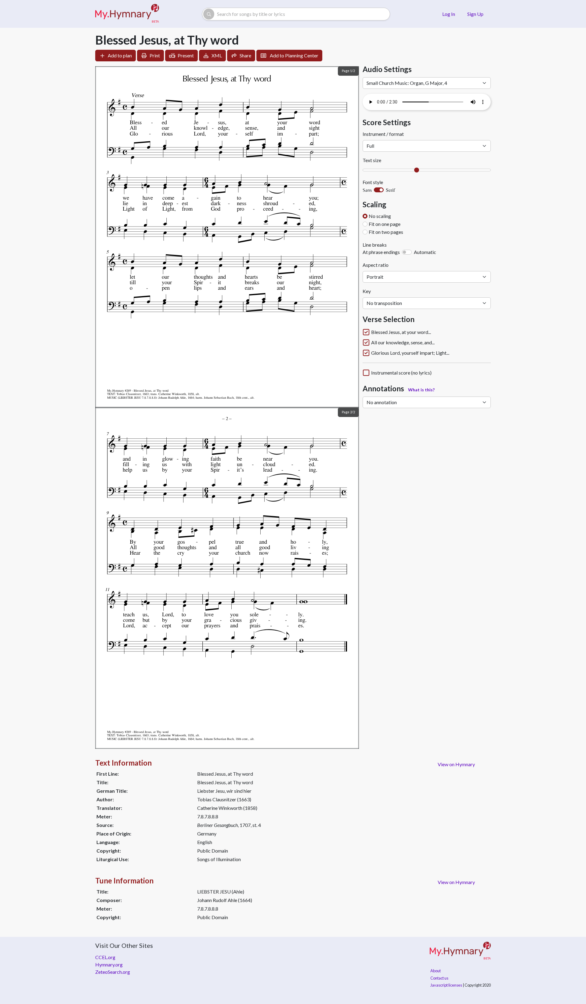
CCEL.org (105, 957)
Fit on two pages (386, 232)
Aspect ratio (376, 265)
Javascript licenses (446, 985)
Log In (448, 14)
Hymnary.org (109, 964)
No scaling (380, 216)
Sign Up (475, 14)
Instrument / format (383, 134)
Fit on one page (384, 224)
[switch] (379, 189)
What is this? (421, 389)
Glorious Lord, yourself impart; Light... (410, 352)
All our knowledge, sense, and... (403, 342)
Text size (372, 160)
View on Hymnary (456, 764)
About (435, 970)
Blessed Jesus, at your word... (401, 332)
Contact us (439, 978)
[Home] (127, 13)
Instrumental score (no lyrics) (401, 372)
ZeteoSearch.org (112, 972)
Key (367, 291)
